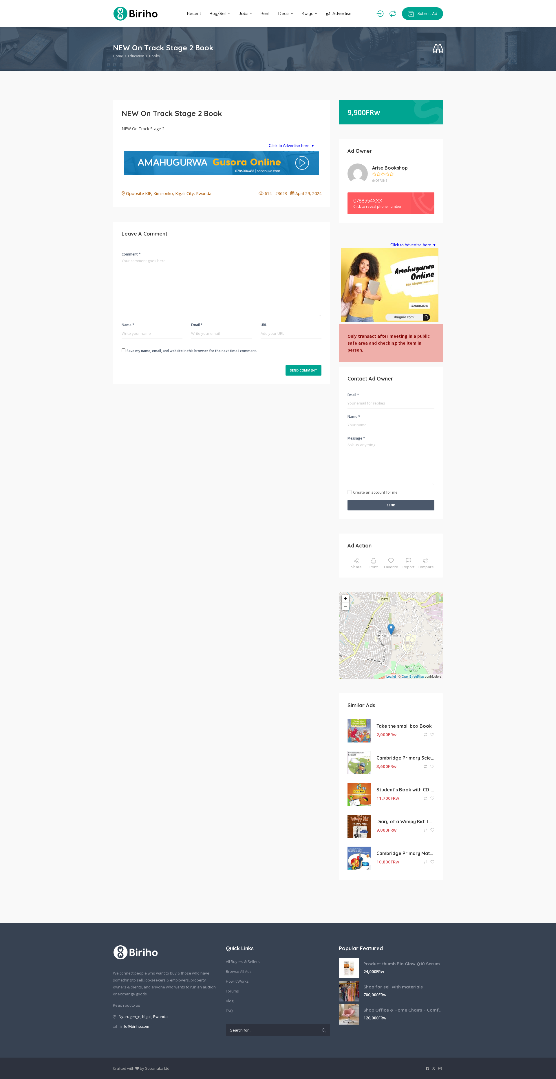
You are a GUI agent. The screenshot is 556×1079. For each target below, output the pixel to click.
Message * (356, 438)
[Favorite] (432, 734)
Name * (128, 324)
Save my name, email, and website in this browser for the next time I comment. (192, 350)
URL (264, 324)
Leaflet (391, 676)
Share (356, 566)
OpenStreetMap (413, 676)
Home (118, 56)
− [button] (345, 606)
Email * (197, 324)
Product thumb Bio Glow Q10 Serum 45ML (403, 963)
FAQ (229, 1010)
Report (408, 566)
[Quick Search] (438, 49)
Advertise (342, 13)
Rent (265, 13)
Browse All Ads (239, 971)
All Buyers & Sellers (243, 961)
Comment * (131, 254)
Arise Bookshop (390, 168)
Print (374, 566)
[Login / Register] (380, 13)
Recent (194, 13)
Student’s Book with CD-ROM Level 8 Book (405, 790)
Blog (229, 1000)
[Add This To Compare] (426, 734)
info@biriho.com (134, 1026)
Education (136, 56)
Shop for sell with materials (393, 987)
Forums (232, 991)
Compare (426, 566)
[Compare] (392, 13)
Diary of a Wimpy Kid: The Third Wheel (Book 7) (405, 821)
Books (154, 56)
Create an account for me (375, 492)
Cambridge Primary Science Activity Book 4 (405, 758)
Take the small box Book (404, 726)
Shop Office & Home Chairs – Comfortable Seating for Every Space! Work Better (403, 1010)
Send (391, 505)
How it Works (237, 981)
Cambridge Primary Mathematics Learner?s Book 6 (405, 853)
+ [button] (345, 598)
